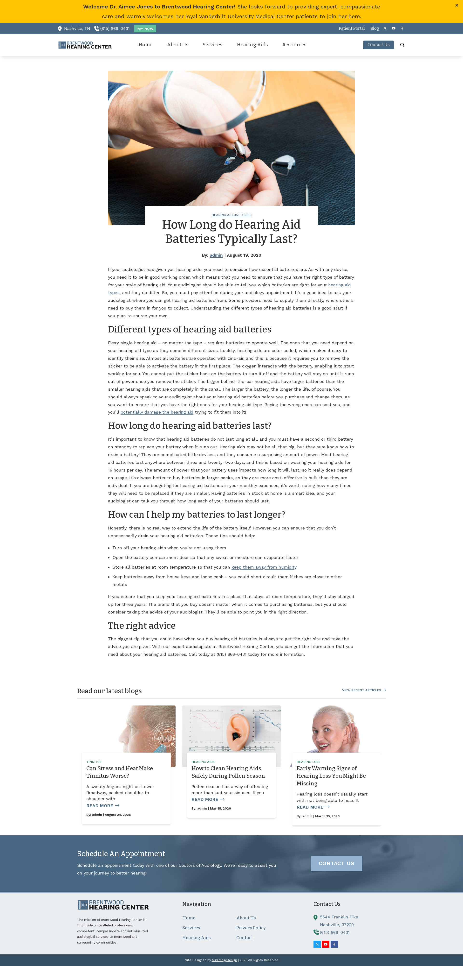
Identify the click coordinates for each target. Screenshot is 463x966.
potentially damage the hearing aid (157, 412)
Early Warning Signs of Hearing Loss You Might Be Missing (331, 776)
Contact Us (336, 863)
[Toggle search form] (402, 45)
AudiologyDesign (224, 960)
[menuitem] (352, 28)
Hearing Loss (308, 762)
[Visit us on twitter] (385, 28)
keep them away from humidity (264, 567)
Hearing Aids (203, 762)
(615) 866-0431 (115, 28)
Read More (99, 805)
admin (216, 255)
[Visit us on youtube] (393, 28)
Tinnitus (94, 762)
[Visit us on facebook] (402, 28)
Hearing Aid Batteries (231, 215)
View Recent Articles (361, 690)
